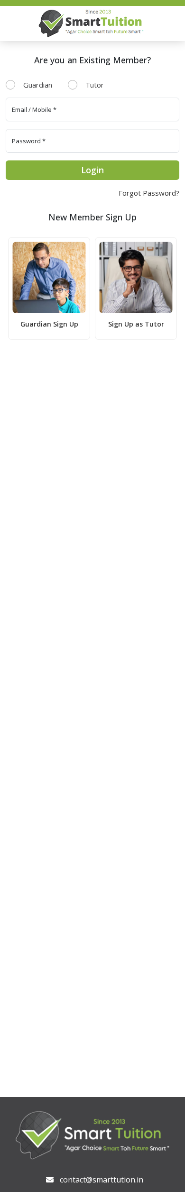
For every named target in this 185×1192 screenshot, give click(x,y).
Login (92, 170)
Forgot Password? (149, 193)
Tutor (94, 84)
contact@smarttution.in (101, 1179)
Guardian (37, 84)
